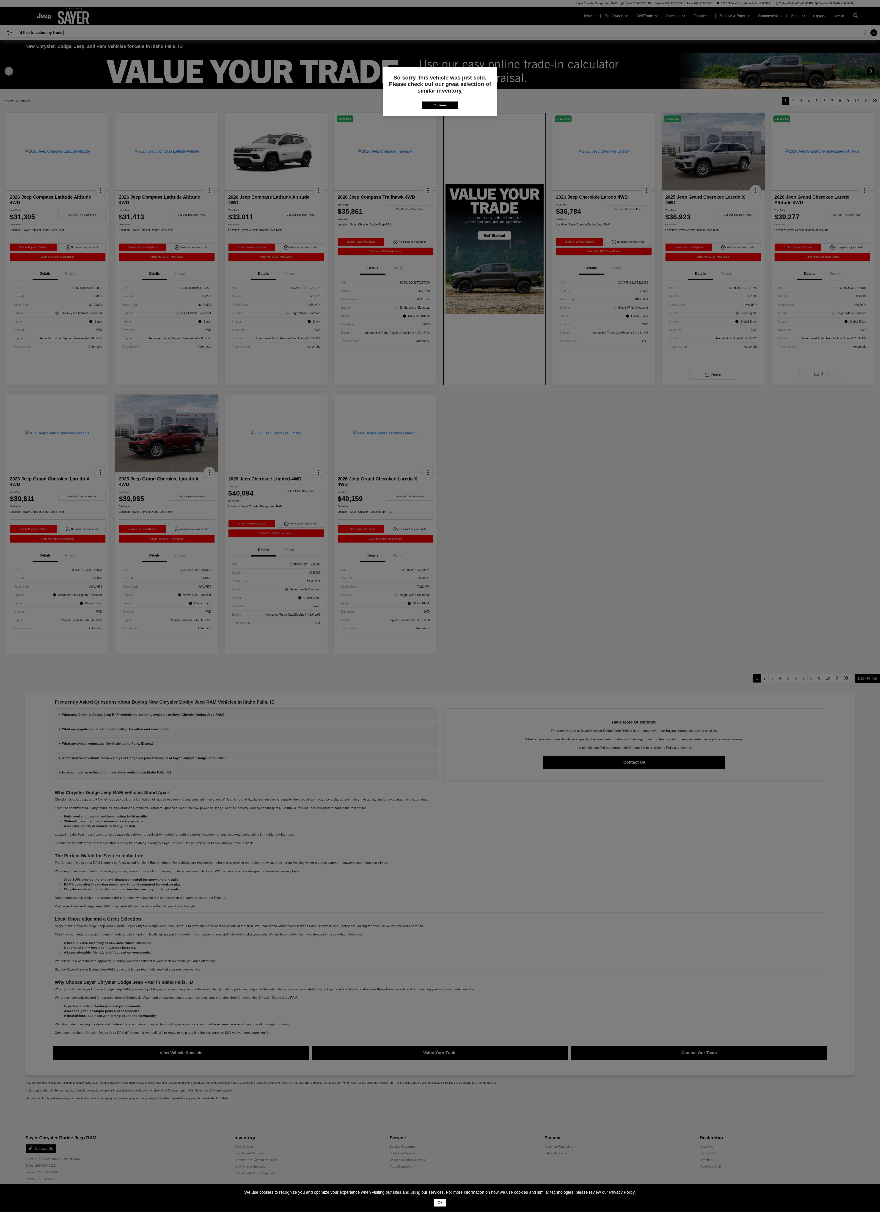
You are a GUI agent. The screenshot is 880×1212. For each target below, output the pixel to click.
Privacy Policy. (622, 1192)
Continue (440, 105)
